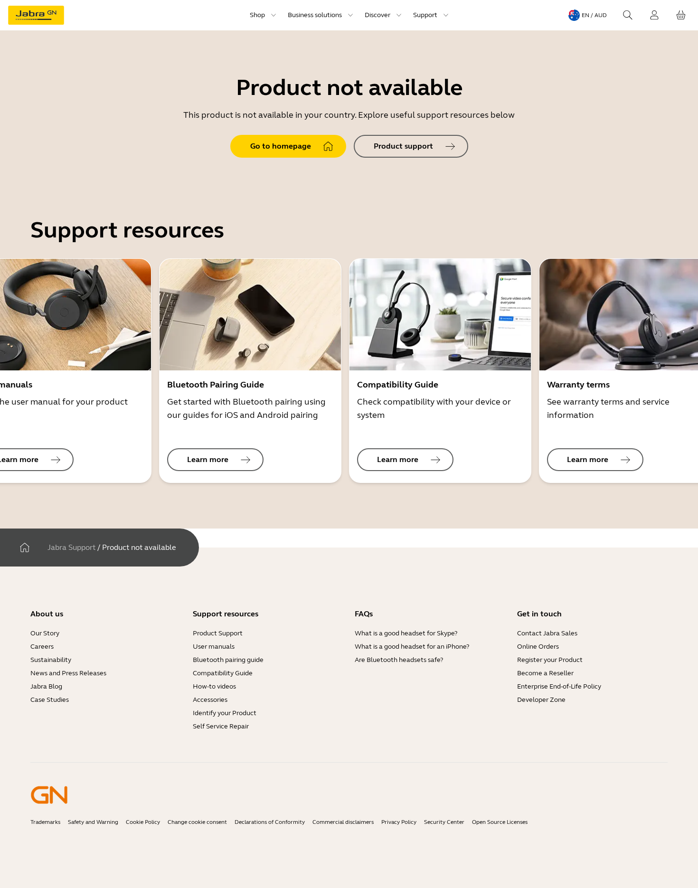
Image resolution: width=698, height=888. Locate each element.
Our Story (44, 633)
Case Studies (49, 700)
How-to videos (214, 686)
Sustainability (50, 660)
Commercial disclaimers (343, 822)
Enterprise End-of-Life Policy (559, 686)
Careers (42, 646)
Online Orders (538, 646)
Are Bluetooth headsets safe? (399, 660)
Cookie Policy (143, 822)
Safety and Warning (93, 822)
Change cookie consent (197, 822)
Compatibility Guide (223, 673)
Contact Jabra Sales (547, 633)
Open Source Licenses (500, 822)
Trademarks (45, 822)
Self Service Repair (221, 726)
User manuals (214, 646)
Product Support (218, 633)
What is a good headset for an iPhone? (412, 646)
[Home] (24, 547)
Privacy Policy (398, 822)
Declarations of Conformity (270, 822)
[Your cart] (681, 15)
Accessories (210, 700)
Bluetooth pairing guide (228, 660)
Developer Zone (541, 700)
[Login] (654, 15)
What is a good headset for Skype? (406, 633)
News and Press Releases (68, 673)
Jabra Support (71, 547)
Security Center (444, 822)
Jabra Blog (46, 686)
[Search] (627, 15)
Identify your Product (224, 713)
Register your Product (550, 660)
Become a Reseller (545, 673)
